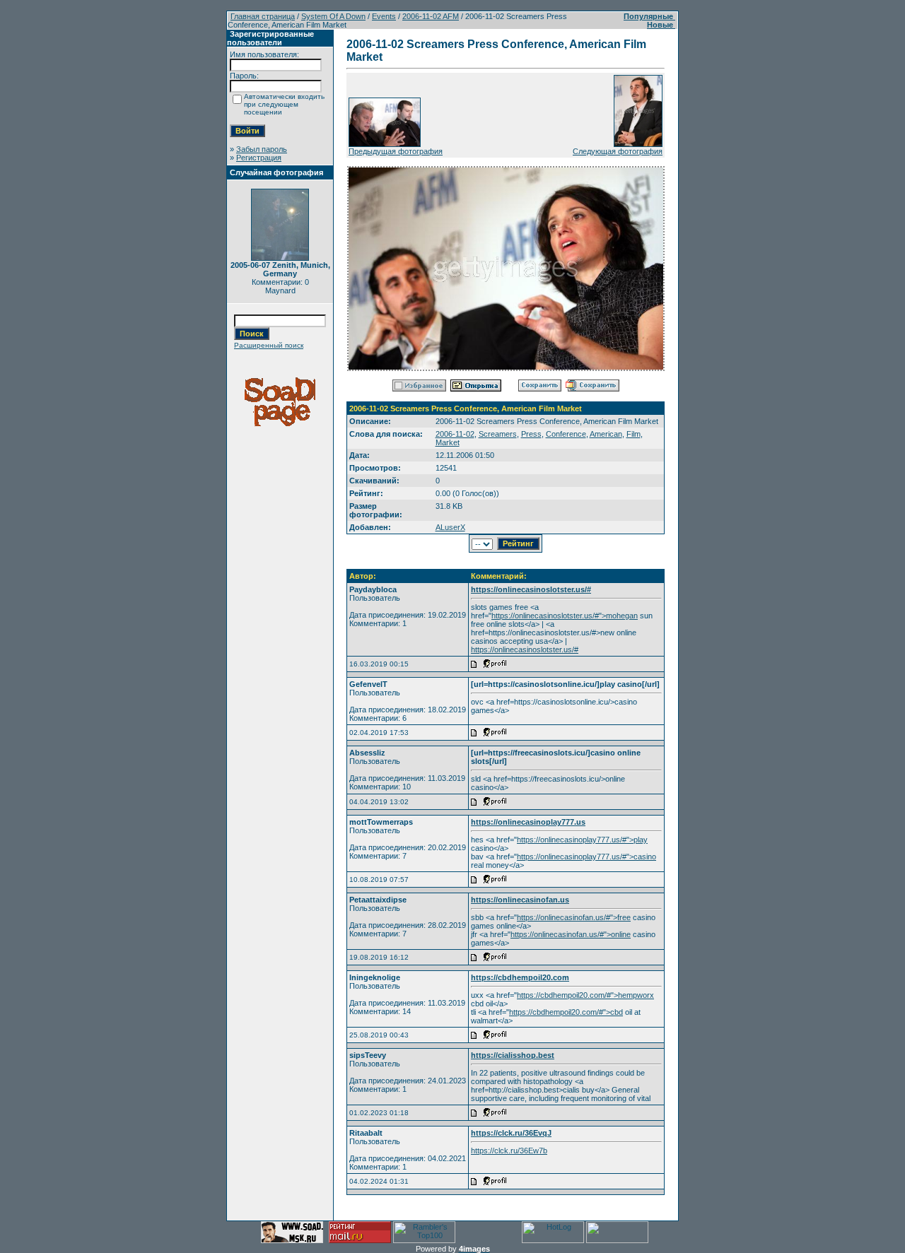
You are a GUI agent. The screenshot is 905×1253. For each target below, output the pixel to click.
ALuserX (450, 527)
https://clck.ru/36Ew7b (509, 1150)
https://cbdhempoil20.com (520, 977)
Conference (566, 434)
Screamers (498, 434)
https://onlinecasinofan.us (520, 899)
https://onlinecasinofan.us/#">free (574, 917)
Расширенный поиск (268, 345)
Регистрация (258, 157)
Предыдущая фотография (396, 151)
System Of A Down (333, 16)
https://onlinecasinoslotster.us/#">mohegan (564, 615)
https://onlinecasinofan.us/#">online (570, 934)
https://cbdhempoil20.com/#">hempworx (585, 995)
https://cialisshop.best (512, 1055)
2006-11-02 (455, 434)
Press (531, 434)
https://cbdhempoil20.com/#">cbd (566, 1012)
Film (633, 434)
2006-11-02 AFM (430, 16)
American (606, 434)
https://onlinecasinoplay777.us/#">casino (586, 856)
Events (384, 16)
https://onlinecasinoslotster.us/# (531, 589)
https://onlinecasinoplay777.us (528, 822)
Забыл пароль (261, 149)
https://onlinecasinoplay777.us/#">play (582, 839)
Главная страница (262, 16)
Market (448, 442)
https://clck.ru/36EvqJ (511, 1133)
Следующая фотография (617, 151)
